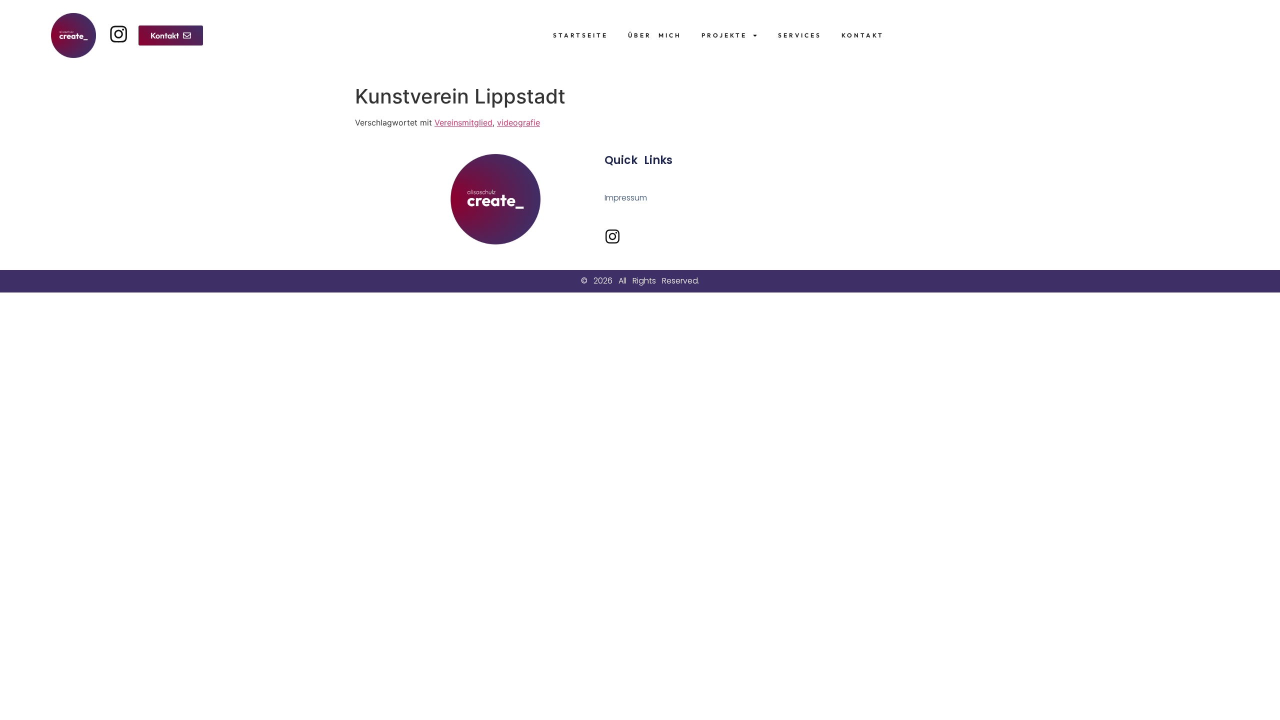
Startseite (580, 35)
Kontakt (863, 35)
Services (800, 35)
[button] (170, 36)
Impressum (625, 198)
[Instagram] (118, 34)
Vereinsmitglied (463, 123)
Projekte (724, 35)
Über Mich (655, 35)
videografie (518, 123)
